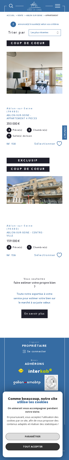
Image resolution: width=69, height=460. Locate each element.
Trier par (16, 33)
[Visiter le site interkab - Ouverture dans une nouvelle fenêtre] (40, 371)
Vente (20, 15)
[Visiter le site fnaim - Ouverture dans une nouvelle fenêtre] (20, 371)
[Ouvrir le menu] (57, 6)
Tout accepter (33, 446)
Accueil (11, 15)
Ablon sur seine (34, 15)
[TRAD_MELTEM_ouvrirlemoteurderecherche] (11, 6)
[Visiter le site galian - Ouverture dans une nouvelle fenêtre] (27, 382)
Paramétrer (32, 436)
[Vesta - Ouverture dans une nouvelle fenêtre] (51, 382)
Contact (65, 133)
